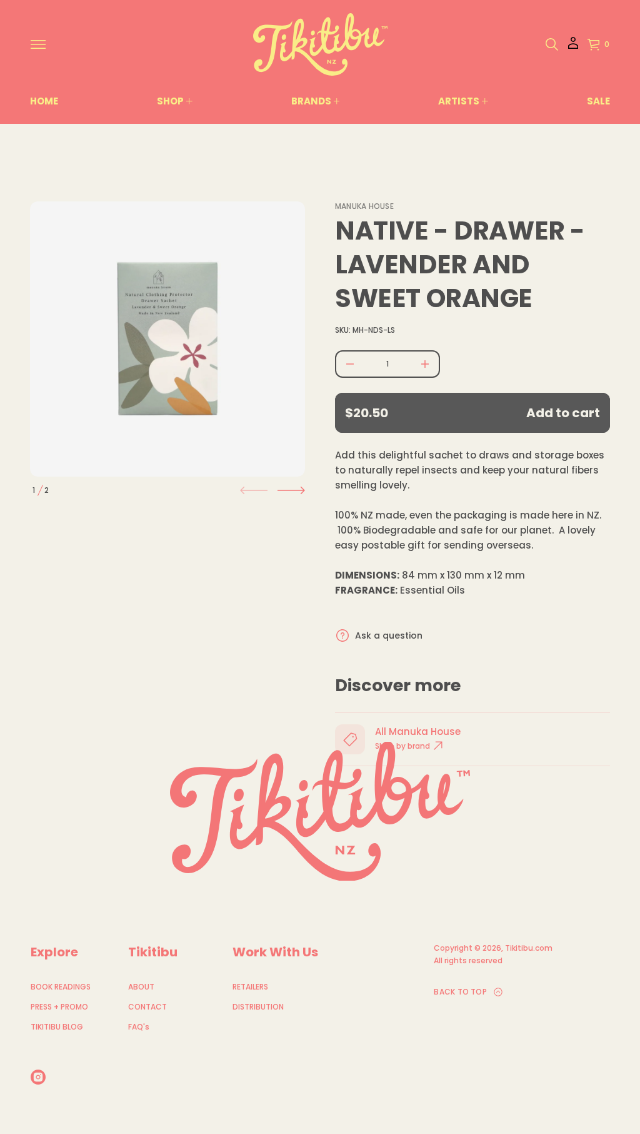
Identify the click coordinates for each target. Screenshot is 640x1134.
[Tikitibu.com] (320, 44)
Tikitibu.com (528, 948)
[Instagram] (38, 1077)
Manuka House (364, 206)
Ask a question (388, 635)
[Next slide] (291, 490)
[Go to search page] (552, 44)
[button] (552, 44)
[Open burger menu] (38, 44)
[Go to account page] (573, 47)
